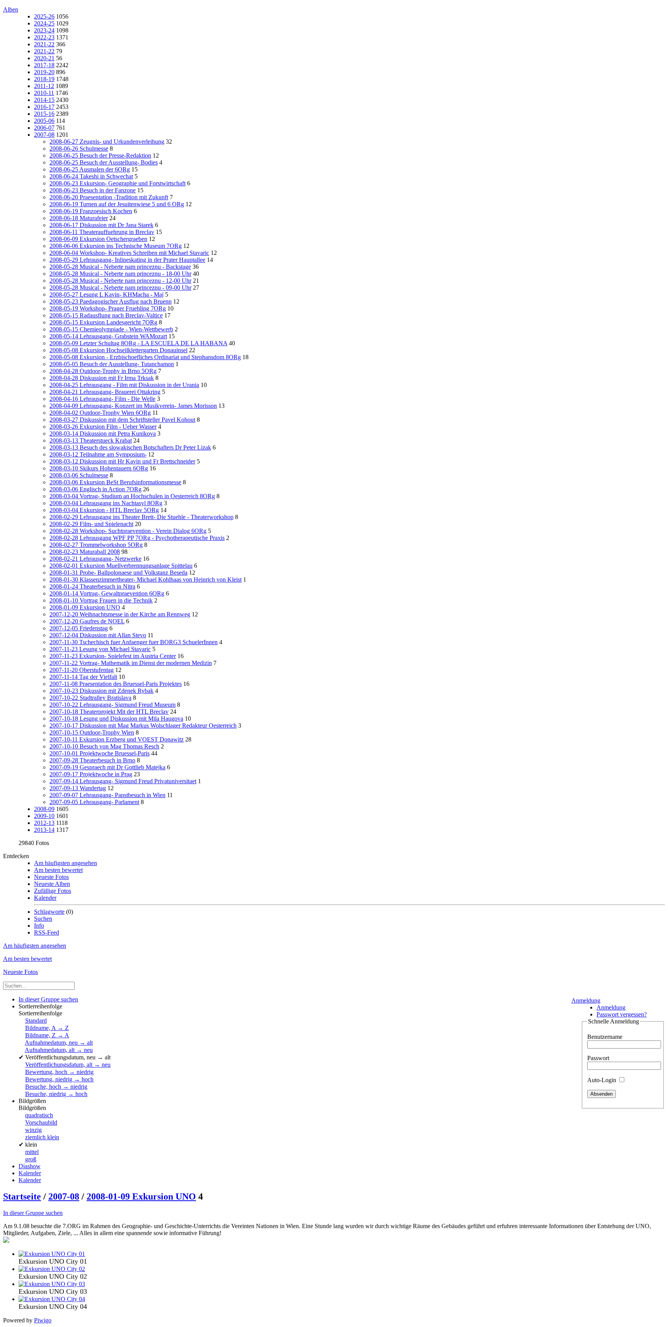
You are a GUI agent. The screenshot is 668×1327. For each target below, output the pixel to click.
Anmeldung (585, 1000)
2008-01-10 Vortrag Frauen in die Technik (101, 600)
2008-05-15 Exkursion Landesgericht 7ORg (103, 322)
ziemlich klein (42, 1137)
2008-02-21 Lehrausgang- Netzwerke (95, 558)
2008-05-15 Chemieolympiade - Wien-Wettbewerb (111, 329)
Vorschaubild (41, 1122)
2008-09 (44, 809)
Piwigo (42, 1320)
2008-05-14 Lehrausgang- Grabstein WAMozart (108, 336)
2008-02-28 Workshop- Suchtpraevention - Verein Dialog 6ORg (127, 531)
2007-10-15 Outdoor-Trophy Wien (91, 732)
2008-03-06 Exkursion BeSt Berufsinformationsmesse (115, 482)
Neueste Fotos (51, 877)
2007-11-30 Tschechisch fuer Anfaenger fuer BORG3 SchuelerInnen (133, 642)
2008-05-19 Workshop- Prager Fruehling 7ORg (107, 308)
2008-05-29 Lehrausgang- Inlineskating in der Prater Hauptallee (127, 259)
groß (30, 1159)
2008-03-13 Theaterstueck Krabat (90, 440)
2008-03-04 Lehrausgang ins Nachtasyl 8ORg (105, 503)
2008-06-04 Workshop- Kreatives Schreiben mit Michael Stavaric (129, 252)
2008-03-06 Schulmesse (78, 475)
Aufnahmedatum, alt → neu (59, 1050)
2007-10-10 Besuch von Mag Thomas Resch (104, 746)
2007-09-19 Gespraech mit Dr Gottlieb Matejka (107, 767)
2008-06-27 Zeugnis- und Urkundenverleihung (106, 141)
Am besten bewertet (58, 870)
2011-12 (44, 86)
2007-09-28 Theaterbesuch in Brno (92, 760)
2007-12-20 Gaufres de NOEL (86, 621)
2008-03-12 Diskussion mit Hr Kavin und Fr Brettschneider (122, 461)
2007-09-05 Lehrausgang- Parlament (94, 802)
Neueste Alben (52, 884)
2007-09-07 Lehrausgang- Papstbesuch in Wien (107, 795)
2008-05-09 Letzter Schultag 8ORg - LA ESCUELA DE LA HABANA (138, 343)
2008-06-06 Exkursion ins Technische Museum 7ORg (115, 246)
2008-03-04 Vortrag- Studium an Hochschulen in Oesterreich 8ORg (132, 496)
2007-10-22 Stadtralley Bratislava (90, 697)
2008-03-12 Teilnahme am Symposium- (98, 454)
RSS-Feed (46, 932)
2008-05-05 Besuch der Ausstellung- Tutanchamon (111, 364)
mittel (32, 1152)
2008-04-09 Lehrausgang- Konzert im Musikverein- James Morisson (133, 405)
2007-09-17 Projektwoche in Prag (90, 774)
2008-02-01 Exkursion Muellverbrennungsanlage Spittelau (121, 565)
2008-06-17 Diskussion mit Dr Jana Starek (101, 225)
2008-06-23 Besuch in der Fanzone (92, 190)
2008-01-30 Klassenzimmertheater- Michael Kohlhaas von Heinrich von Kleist (145, 579)
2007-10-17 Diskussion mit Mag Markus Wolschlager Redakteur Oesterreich (143, 725)
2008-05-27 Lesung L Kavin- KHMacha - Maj (106, 294)
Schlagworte (49, 911)
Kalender (45, 897)
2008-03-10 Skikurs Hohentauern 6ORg (98, 468)
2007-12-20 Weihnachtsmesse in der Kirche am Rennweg (119, 614)
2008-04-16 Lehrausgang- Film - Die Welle (102, 398)
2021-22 (44, 44)
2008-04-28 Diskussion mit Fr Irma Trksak (101, 378)
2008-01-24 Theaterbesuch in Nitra (92, 586)
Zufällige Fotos (52, 890)
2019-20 (44, 72)
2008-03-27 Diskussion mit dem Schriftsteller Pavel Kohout (122, 419)
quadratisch (39, 1115)
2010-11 (44, 93)
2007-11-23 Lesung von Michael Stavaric (100, 649)
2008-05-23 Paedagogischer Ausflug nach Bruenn (110, 301)
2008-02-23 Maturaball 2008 (84, 551)
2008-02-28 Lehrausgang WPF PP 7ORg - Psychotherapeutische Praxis (137, 538)
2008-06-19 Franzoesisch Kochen (90, 211)
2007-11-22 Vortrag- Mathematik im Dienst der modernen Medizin (130, 663)
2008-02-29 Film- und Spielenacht (91, 524)
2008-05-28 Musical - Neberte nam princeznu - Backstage (120, 266)
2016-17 (44, 107)
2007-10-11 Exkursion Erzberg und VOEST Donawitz (116, 739)
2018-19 (44, 79)
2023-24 (44, 30)
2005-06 (44, 120)
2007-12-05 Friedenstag (78, 628)
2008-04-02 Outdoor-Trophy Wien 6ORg (100, 412)
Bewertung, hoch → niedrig (59, 1072)
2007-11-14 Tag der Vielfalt (83, 677)
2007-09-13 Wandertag (77, 788)
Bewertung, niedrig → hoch (59, 1079)
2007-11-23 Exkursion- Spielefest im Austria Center (112, 656)
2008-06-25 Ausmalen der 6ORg (89, 169)
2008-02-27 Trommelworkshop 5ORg (96, 544)
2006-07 (44, 127)
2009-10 (44, 816)
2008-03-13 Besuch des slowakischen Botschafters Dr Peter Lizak (130, 447)
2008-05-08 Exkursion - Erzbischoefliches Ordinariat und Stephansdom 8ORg (145, 357)
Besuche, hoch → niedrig (56, 1086)
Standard (36, 1020)
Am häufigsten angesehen (65, 863)
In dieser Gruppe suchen (33, 1213)
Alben (10, 9)
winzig (33, 1130)
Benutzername (604, 1036)
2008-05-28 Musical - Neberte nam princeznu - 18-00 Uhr (120, 273)
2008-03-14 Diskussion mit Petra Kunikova (102, 433)
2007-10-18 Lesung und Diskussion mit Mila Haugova (116, 718)
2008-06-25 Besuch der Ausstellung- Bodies (103, 162)
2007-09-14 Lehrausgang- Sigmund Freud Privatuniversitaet (122, 781)
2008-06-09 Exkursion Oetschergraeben (98, 239)
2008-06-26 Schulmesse (78, 148)
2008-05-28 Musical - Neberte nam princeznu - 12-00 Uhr (120, 280)
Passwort (598, 1058)
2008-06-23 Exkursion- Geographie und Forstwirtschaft (117, 183)
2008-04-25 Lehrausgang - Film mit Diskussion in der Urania (124, 385)
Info (39, 925)
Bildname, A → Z (47, 1028)
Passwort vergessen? (621, 1014)
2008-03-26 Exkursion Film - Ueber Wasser (103, 426)
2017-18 (44, 65)
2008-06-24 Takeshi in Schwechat (91, 176)
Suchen (43, 918)
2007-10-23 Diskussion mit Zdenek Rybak (101, 690)
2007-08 (44, 134)
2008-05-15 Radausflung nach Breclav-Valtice (106, 315)
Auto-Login (602, 1080)
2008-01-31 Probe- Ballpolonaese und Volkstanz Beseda (118, 572)
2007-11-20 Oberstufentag (81, 670)
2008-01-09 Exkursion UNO (84, 607)
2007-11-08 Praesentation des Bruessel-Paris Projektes (115, 683)
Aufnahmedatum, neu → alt (59, 1042)
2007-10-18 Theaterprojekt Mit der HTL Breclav (109, 711)
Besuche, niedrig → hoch (56, 1094)
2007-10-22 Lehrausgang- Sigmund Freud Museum (112, 704)
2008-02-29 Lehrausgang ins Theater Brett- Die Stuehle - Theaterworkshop (141, 517)
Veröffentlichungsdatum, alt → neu (68, 1064)
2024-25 (44, 23)
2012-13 (44, 823)
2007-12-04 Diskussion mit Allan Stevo (97, 635)
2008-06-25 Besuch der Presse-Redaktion (100, 155)
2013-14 (44, 829)
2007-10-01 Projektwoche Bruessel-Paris (99, 753)
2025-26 (44, 16)
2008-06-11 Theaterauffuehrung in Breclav (101, 232)
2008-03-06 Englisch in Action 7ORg (95, 489)
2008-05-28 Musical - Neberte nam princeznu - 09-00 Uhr (120, 287)
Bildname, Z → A (47, 1035)
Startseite (22, 1196)
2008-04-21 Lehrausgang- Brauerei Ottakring (104, 392)
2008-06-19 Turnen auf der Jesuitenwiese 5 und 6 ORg (116, 204)
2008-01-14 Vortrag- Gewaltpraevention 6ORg (106, 593)
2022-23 (44, 37)
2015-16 (44, 113)
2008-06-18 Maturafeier (78, 218)
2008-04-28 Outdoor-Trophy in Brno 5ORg (103, 371)
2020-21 (44, 58)
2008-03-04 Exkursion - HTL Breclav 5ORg (104, 510)
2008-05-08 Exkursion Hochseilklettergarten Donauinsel (118, 350)
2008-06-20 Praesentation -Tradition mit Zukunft (108, 197)
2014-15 (44, 100)
